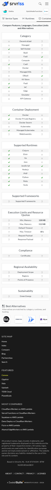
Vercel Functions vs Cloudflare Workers (18, 413)
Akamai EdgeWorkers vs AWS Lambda (18, 429)
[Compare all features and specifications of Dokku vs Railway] (6, 319)
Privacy (30, 473)
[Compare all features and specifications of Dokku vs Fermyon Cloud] (19, 319)
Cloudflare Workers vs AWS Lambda (17, 409)
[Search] (40, 3)
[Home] (13, 4)
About (8, 473)
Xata (3, 383)
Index (4, 345)
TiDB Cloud (7, 391)
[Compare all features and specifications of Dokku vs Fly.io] (44, 319)
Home (4, 341)
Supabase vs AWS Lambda (12, 417)
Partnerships (7, 358)
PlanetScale (6, 396)
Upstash (5, 387)
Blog (3, 354)
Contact (19, 473)
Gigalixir (5, 379)
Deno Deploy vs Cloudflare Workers (17, 421)
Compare (6, 350)
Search (4, 362)
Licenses (41, 473)
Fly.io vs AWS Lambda (11, 425)
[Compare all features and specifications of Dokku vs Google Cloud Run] (31, 319)
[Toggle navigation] (47, 3)
